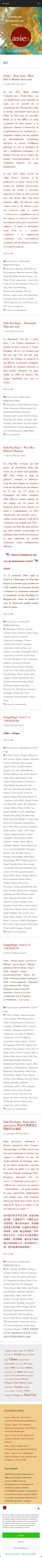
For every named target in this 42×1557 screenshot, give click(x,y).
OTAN (30, 681)
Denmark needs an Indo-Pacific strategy (20, 415)
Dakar (13, 796)
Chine (12, 279)
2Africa (9, 755)
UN (29, 916)
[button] (38, 1508)
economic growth (22, 655)
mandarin (7, 845)
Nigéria (31, 1074)
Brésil (24, 777)
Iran (35, 1056)
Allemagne (11, 404)
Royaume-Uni (16, 302)
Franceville (30, 1048)
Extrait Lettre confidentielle (18, 261)
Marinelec (31, 849)
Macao (23, 841)
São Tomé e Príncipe (19, 1097)
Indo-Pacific (30, 670)
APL (25, 1351)
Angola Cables (10, 766)
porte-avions (17, 1090)
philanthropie (26, 886)
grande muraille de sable (14, 811)
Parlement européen (12, 685)
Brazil (18, 777)
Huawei (13, 1287)
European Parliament (21, 662)
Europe (30, 1364)
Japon (20, 295)
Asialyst (8, 1481)
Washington (32, 920)
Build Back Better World (14, 276)
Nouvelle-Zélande (18, 681)
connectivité (21, 279)
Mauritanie (8, 1071)
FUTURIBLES (10, 1490)
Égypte (25, 1041)
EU (17, 283)
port (35, 886)
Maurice (7, 852)
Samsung (13, 897)
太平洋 (34, 1332)
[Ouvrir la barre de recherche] (38, 3)
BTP (19, 1018)
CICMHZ (17, 1026)
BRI (35, 272)
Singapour (30, 1383)
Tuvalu (33, 1321)
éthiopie (29, 1044)
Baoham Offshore (11, 774)
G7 (36, 283)
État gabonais (9, 1044)
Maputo (16, 845)
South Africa (17, 905)
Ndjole (18, 1074)
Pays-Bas (28, 423)
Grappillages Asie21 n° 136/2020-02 (17, 946)
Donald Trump (31, 800)
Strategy (33, 1317)
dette (16, 800)
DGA (22, 800)
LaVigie (26, 1494)
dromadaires (9, 1041)
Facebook (32, 804)
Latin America (19, 837)
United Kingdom (14, 430)
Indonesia (13, 819)
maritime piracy (20, 1067)
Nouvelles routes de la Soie (15, 298)
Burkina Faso (28, 1018)
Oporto (18, 875)
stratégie (25, 1317)
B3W (26, 268)
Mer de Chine (17, 852)
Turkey (12, 916)
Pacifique (21, 1302)
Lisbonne (7, 841)
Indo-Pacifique (20, 287)
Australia (10, 268)
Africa (16, 755)
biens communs (18, 632)
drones (18, 1041)
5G (7, 1269)
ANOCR (8, 1474)
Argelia (7, 770)
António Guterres (24, 766)
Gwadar (7, 815)
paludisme (23, 1082)
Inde (5, 287)
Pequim (14, 882)
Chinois (7, 792)
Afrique (23, 755)
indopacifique (9, 1295)
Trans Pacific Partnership (18, 1321)
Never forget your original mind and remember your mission (20, 868)
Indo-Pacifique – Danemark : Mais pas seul (21, 324)
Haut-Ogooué (16, 1056)
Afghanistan (8, 1351)
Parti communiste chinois (14, 879)
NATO (15, 677)
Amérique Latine (18, 762)
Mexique (7, 856)
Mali (35, 1063)
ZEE (22, 1395)
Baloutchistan (27, 770)
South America (30, 905)
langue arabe (23, 830)
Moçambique (17, 856)
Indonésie (22, 819)
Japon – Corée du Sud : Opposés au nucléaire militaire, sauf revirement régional (19, 1438)
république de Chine (12, 894)
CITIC (24, 1026)
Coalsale (32, 1026)
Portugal (12, 890)
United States (28, 430)
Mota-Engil (29, 856)
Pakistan (33, 875)
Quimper (33, 890)
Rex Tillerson (20, 1314)
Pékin (28, 879)
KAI (11, 826)
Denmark (26, 411)
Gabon (12, 1052)
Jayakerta (7, 677)
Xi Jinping (16, 1395)
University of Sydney (12, 1329)
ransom (14, 1093)
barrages (31, 1014)
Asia (13, 770)
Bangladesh (25, 1354)
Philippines (9, 1382)
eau (5, 804)
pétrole (17, 886)
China (35, 404)
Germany (28, 419)
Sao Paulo (22, 897)
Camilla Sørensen (24, 404)
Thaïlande (26, 1387)
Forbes (13, 807)
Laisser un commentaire (16, 309)
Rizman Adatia (28, 894)
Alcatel (11, 759)
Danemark (14, 408)
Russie (6, 1097)
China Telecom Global (21, 789)
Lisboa (29, 837)
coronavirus (8, 1037)
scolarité (15, 901)
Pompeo (25, 1306)
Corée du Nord (24, 1360)
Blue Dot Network (25, 272)
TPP (5, 1321)
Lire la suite (9, 253)
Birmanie (32, 1354)
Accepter (21, 1535)
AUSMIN (22, 1269)
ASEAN (20, 629)
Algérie (26, 759)
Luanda (15, 841)
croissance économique (21, 651)
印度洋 (25, 1329)
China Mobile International (15, 785)
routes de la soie (25, 1093)
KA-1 (6, 826)
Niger (25, 1074)
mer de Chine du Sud (17, 1375)
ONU (12, 875)
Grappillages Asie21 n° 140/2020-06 (17, 718)
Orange (25, 875)
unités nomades (20, 1105)
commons (23, 636)
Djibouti (26, 1037)
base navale (24, 774)
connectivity (32, 279)
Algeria (18, 759)
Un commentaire (13, 434)
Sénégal (23, 901)
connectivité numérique (13, 640)
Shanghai (7, 905)
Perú (26, 882)
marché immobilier (18, 849)
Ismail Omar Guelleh (12, 1060)
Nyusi (6, 875)
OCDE (30, 298)
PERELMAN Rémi (12, 264)
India (10, 287)
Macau (30, 841)
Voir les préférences (21, 1548)
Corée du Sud (9, 283)
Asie (18, 770)
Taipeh (18, 909)
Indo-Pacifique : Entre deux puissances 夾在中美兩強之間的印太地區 (20, 1125)
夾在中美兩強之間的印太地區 (17, 1336)
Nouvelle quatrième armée (22, 871)
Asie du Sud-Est (9, 1354)
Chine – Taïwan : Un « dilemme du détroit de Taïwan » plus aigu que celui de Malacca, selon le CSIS (21, 1456)
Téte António (23, 912)
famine (6, 807)
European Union (27, 283)
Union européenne (15, 306)
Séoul (30, 901)
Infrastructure (9, 291)
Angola (29, 762)
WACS (23, 920)
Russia (29, 1314)
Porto (6, 890)
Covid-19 (28, 792)
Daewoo (7, 796)
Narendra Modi (16, 864)
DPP (25, 1364)
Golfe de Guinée (23, 1052)
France (20, 419)
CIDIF (14, 1481)
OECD (6, 302)
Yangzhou (28, 927)
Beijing (15, 1272)
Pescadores (8, 886)
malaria (29, 1063)
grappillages (30, 811)
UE (36, 302)
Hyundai (25, 815)
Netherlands (17, 423)
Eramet (32, 1041)
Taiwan (25, 909)
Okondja (14, 1082)
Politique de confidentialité (12, 1554)
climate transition (11, 636)
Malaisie (7, 1375)
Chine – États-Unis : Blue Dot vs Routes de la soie (19, 77)
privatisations (23, 890)
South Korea (28, 302)
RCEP (32, 1306)
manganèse (8, 1067)
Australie (19, 268)
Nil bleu (7, 1078)
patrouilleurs (9, 1086)
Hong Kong (16, 815)
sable (6, 897)
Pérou (21, 882)
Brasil (11, 777)
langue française (18, 834)
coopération (8, 647)
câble (30, 777)
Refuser (21, 1541)
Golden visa (29, 807)
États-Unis (8, 419)
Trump (16, 692)
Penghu (7, 882)
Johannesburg (29, 822)
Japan (14, 295)
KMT (25, 1372)
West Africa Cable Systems (15, 924)
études (20, 804)
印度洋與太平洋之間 (20, 1332)
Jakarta (20, 674)
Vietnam (27, 1390)
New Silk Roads (31, 295)
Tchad (23, 1101)
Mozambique (9, 860)
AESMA (25, 1487)
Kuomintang (31, 1372)
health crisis (9, 670)
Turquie (19, 916)
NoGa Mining (17, 1078)
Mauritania (33, 1067)
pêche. (18, 1086)
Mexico (27, 852)
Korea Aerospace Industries (26, 826)
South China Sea (9, 1387)
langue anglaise (10, 830)
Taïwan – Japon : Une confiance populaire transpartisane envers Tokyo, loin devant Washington (20, 1428)
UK (5, 306)
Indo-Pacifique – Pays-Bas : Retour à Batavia (20, 449)
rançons (7, 1093)
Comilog (7, 1030)
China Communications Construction (19, 781)
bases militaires (10, 1018)
